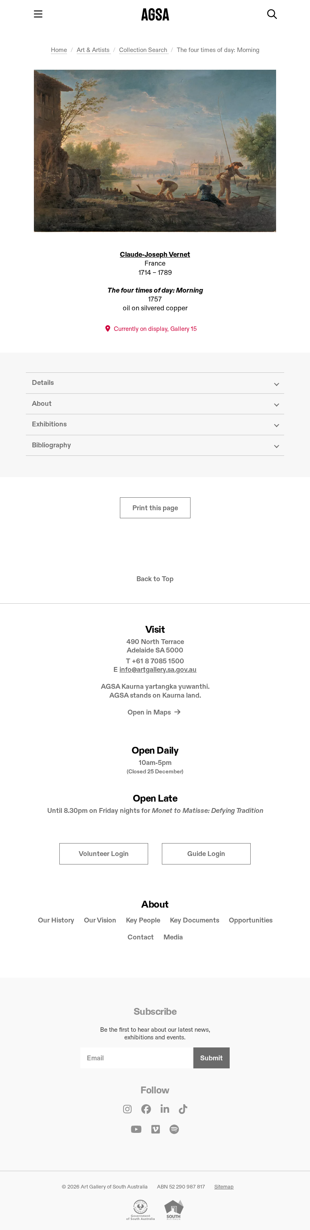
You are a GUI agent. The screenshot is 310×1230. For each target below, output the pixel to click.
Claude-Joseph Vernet (155, 254)
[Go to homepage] (155, 14)
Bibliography (51, 445)
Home (59, 50)
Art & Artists (94, 50)
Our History (56, 920)
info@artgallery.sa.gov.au (158, 669)
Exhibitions (49, 424)
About (42, 403)
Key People (143, 920)
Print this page (155, 508)
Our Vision (100, 920)
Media (173, 937)
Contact (141, 937)
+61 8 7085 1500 (158, 661)
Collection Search (144, 50)
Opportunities (250, 920)
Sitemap (224, 1186)
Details (43, 382)
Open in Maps (150, 712)
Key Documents (194, 920)
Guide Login (206, 854)
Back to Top (155, 579)
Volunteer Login (104, 854)
